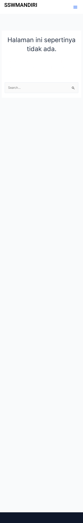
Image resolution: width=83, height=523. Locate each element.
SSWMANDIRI (20, 5)
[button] (75, 7)
